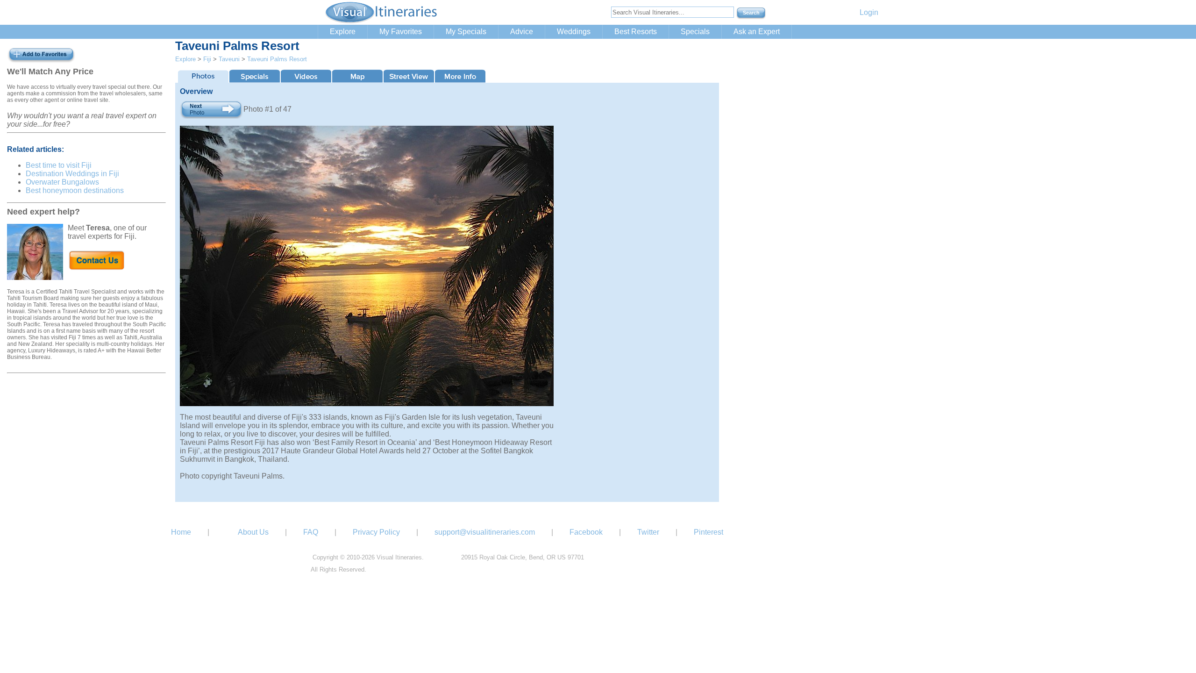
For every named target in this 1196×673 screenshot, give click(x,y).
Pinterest (708, 532)
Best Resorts (635, 32)
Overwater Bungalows (62, 182)
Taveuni (229, 59)
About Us (253, 532)
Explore (343, 32)
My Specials (466, 32)
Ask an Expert (756, 32)
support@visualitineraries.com (484, 532)
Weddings (574, 32)
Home (181, 532)
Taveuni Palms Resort (277, 59)
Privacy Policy (376, 532)
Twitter (648, 532)
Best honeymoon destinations (75, 190)
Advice (521, 32)
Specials (695, 32)
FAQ (310, 532)
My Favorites (400, 32)
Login (869, 12)
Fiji (207, 59)
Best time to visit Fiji (59, 165)
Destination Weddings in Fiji (72, 174)
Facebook (586, 532)
